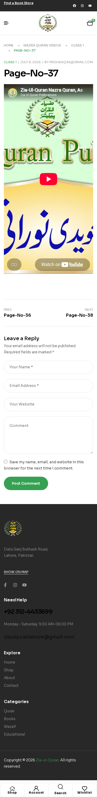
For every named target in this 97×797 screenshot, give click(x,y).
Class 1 (77, 45)
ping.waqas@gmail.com (71, 62)
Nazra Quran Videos (42, 45)
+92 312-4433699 (28, 612)
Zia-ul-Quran (47, 760)
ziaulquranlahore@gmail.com (39, 637)
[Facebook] (74, 6)
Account (36, 792)
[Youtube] (90, 6)
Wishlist (84, 792)
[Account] (36, 788)
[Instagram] (82, 6)
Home (8, 45)
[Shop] (12, 788)
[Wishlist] (84, 788)
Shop (12, 792)
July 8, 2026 (30, 62)
